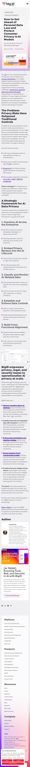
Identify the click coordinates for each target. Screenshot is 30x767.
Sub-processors (8, 746)
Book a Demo (6, 507)
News (6, 688)
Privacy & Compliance (11, 15)
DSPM (6, 673)
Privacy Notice (13, 737)
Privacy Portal (8, 679)
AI (5, 75)
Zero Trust (7, 644)
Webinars (7, 694)
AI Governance (8, 632)
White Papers (8, 699)
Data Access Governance (11, 656)
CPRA (13, 179)
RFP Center (7, 708)
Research (7, 705)
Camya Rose (11, 43)
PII (10, 164)
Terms (5, 737)
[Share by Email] (11, 606)
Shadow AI (7, 168)
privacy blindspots (8, 79)
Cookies (21, 737)
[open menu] (27, 4)
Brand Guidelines (9, 726)
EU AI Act (6, 179)
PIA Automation (9, 676)
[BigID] (8, 3)
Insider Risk (7, 641)
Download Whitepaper (12, 595)
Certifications (21, 740)
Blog (5, 702)
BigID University (8, 711)
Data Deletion (8, 661)
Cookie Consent (9, 659)
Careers (6, 723)
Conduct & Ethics (8, 742)
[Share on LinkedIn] (8, 606)
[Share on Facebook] (2, 606)
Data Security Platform (11, 670)
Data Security (9, 12)
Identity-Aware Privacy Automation (14, 626)
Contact (6, 729)
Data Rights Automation (11, 667)
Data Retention (8, 664)
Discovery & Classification (11, 623)
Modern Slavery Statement (11, 744)
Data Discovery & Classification (13, 653)
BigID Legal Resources (10, 740)
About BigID (7, 720)
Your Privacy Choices (9, 738)
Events (6, 691)
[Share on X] (5, 606)
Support (16, 746)
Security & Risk (8, 629)
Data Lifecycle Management (12, 635)
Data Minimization (9, 638)
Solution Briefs (8, 697)
